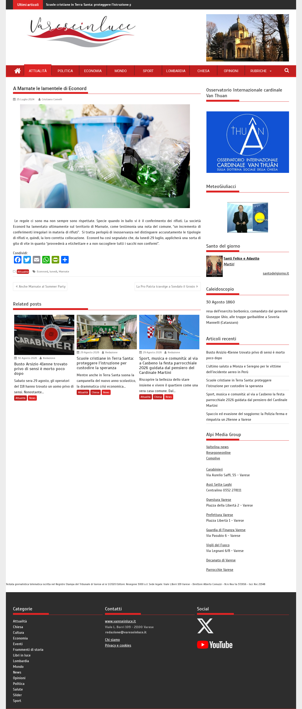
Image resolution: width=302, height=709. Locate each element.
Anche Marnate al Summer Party (42, 286)
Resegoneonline (218, 453)
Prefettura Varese (219, 515)
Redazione (48, 358)
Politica (65, 71)
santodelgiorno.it (276, 273)
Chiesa (203, 71)
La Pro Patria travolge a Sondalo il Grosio (165, 286)
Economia (93, 71)
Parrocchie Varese (219, 570)
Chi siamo (112, 640)
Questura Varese (218, 500)
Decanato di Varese (221, 560)
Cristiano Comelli (52, 99)
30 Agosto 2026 (27, 358)
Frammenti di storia (28, 650)
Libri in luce (22, 655)
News (32, 398)
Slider (17, 695)
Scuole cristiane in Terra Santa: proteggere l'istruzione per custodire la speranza (107, 5)
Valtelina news (217, 447)
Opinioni (231, 71)
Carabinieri (214, 469)
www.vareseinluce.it (120, 621)
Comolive (213, 458)
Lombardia (175, 71)
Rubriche (259, 71)
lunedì (53, 271)
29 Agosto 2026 (89, 352)
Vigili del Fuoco (218, 545)
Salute (18, 689)
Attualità (38, 71)
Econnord (42, 271)
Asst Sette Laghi (219, 484)
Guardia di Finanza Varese (226, 530)
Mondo (121, 71)
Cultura (18, 632)
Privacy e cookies (118, 645)
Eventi (18, 644)
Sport (148, 71)
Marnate (64, 271)
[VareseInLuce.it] (17, 70)
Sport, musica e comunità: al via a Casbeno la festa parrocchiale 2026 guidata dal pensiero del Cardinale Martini (246, 400)
